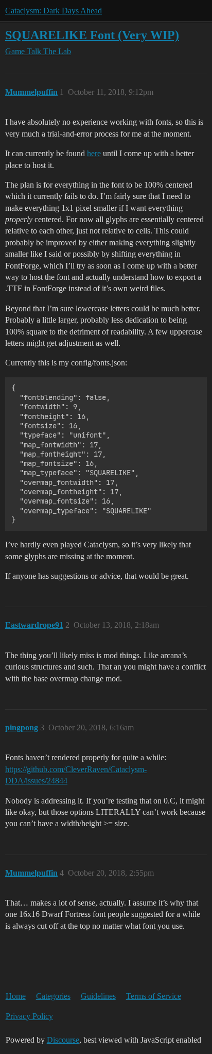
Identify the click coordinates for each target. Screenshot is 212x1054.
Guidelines (98, 996)
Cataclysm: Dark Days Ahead (53, 10)
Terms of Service (153, 996)
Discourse (63, 1039)
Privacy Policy (29, 1016)
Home (16, 996)
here (94, 153)
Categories (53, 996)
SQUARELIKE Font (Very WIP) (92, 35)
